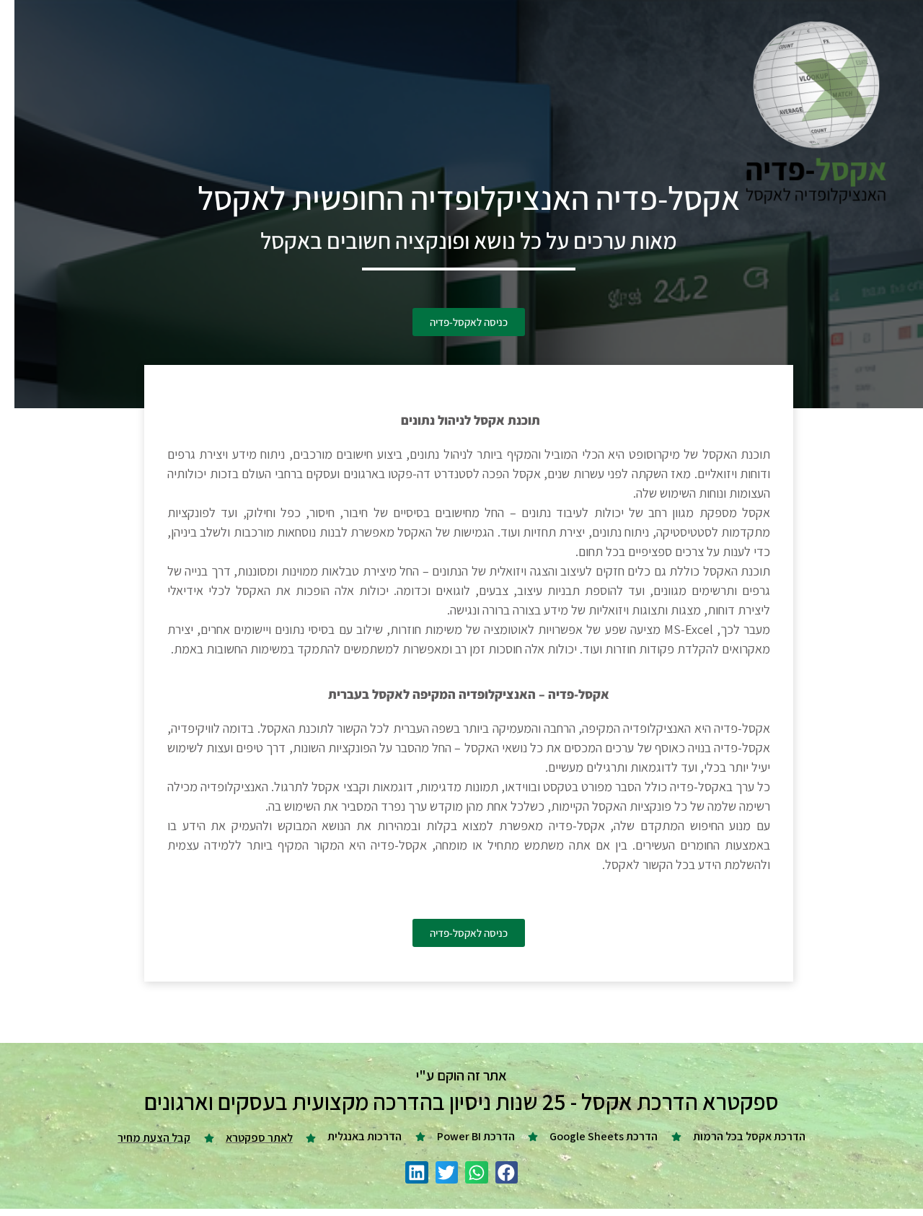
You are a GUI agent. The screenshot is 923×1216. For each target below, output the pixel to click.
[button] (506, 1172)
